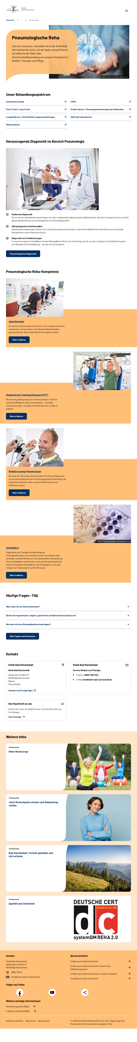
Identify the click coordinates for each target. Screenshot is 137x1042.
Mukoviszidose (13, 124)
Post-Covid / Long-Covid (18, 109)
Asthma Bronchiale (15, 101)
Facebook (20, 991)
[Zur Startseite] (36, 9)
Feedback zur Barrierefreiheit (84, 978)
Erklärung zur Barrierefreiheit (84, 961)
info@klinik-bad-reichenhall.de (25, 977)
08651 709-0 (16, 972)
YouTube (53, 991)
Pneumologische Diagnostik (23, 253)
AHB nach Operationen (81, 117)
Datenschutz (44, 1020)
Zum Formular (15, 717)
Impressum (30, 1020)
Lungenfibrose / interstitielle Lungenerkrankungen (30, 117)
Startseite (10, 20)
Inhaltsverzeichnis (14, 1020)
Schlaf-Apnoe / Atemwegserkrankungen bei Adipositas (97, 109)
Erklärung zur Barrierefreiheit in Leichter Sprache (94, 973)
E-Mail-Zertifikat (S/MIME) (18, 1011)
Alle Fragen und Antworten (22, 636)
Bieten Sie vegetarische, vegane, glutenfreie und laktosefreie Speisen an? (41, 615)
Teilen (85, 992)
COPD (73, 101)
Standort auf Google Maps (20, 690)
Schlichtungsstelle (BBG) (17, 1006)
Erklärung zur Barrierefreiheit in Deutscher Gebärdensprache (91, 967)
